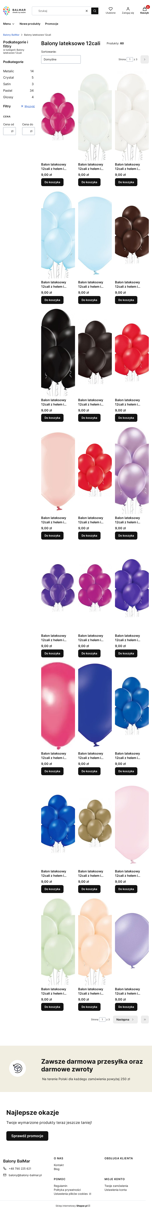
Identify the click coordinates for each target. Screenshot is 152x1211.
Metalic (18, 71)
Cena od (8, 124)
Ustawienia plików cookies (71, 1193)
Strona (122, 59)
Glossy (18, 97)
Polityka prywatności (67, 1189)
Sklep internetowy (71, 1205)
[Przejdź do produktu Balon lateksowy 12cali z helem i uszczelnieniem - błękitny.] (58, 233)
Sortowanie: (48, 51)
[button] (94, 11)
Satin (18, 84)
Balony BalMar (11, 34)
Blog (57, 1169)
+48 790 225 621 (20, 1168)
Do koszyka (52, 182)
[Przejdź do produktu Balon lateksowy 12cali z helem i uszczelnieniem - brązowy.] (132, 233)
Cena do (27, 124)
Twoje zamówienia (116, 1185)
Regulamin (60, 1185)
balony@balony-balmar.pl (25, 1175)
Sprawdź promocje (27, 1136)
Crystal (18, 77)
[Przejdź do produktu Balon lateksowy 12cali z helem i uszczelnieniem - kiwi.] (58, 940)
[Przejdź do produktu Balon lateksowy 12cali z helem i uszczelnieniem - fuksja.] (58, 705)
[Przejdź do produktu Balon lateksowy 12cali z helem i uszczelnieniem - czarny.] (58, 351)
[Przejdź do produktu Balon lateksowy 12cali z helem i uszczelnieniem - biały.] (95, 116)
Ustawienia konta (115, 1189)
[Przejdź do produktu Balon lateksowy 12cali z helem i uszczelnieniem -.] (58, 116)
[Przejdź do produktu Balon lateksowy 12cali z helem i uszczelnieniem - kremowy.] (95, 940)
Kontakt (59, 1165)
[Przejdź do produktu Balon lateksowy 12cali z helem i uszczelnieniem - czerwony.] (132, 351)
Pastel (18, 90)
